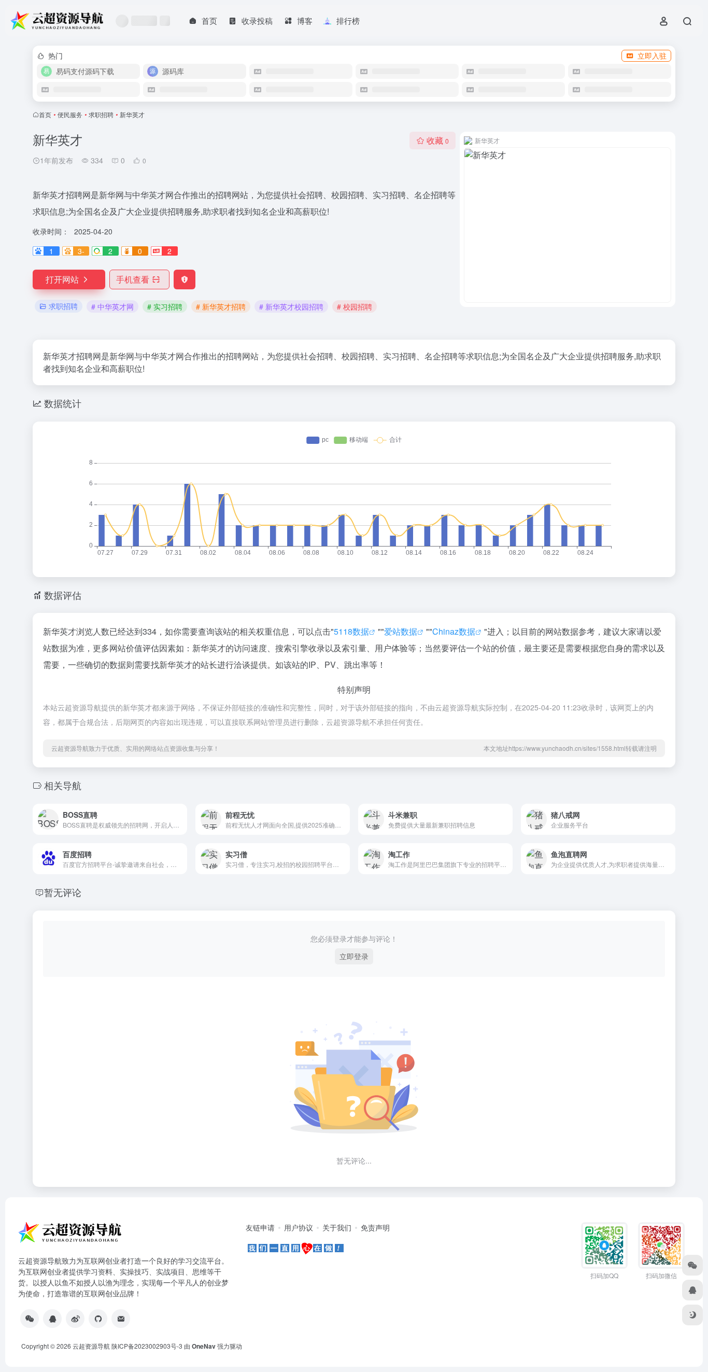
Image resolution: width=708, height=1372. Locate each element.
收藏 (438, 140)
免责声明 (375, 1227)
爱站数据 (400, 631)
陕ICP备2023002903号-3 (146, 1345)
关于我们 (336, 1227)
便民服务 (70, 114)
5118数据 (351, 631)
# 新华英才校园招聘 (291, 306)
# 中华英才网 (112, 306)
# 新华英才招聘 (221, 306)
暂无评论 (62, 892)
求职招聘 (101, 114)
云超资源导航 (91, 1345)
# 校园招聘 (354, 306)
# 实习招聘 (164, 306)
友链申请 (260, 1227)
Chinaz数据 (453, 631)
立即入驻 (652, 55)
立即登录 (354, 956)
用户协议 (298, 1227)
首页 (45, 114)
